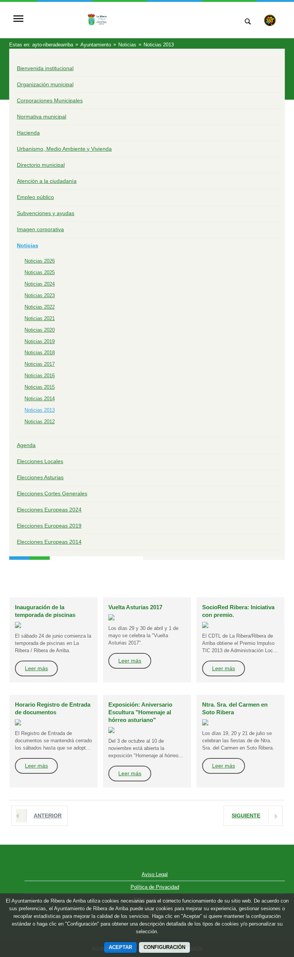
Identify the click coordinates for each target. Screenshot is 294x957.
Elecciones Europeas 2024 (49, 509)
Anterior (48, 815)
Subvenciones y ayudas (45, 213)
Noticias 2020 (39, 330)
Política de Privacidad (155, 887)
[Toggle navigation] (18, 19)
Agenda (26, 445)
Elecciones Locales (40, 461)
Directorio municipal (41, 165)
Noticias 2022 (39, 307)
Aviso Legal (155, 874)
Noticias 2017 (39, 364)
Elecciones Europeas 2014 (49, 542)
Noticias (27, 245)
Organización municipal (45, 84)
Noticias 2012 (39, 421)
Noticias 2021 (39, 318)
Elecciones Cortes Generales (52, 493)
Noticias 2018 (39, 352)
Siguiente (246, 815)
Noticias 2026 (39, 261)
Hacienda (28, 133)
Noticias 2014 (39, 398)
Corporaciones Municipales (50, 100)
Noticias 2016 (39, 375)
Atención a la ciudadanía (47, 181)
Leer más (36, 668)
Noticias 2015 (39, 387)
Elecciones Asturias (40, 477)
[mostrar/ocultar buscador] (247, 22)
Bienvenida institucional (45, 68)
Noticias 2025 (39, 272)
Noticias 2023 (39, 295)
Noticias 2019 (39, 341)
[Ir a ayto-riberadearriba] (129, 19)
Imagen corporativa (40, 229)
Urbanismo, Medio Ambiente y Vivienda (64, 149)
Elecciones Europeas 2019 (49, 526)
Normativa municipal (41, 116)
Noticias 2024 (39, 284)
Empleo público (35, 197)
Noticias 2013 (39, 410)
